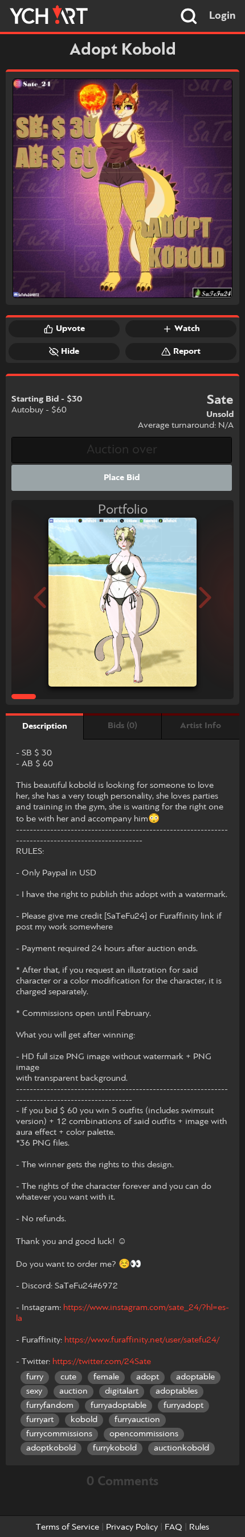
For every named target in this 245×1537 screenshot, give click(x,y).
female (106, 1377)
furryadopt (183, 1405)
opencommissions (143, 1434)
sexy (34, 1391)
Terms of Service (67, 1527)
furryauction (137, 1419)
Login (222, 16)
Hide (70, 351)
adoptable (195, 1377)
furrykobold (115, 1448)
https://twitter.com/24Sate (101, 1361)
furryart (40, 1419)
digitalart (121, 1391)
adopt (147, 1377)
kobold (84, 1419)
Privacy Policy (132, 1527)
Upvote (70, 328)
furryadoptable (118, 1405)
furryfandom (50, 1405)
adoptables (177, 1391)
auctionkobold (181, 1448)
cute (68, 1377)
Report (187, 351)
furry (34, 1377)
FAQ (173, 1527)
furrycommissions (59, 1434)
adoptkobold (51, 1448)
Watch (187, 328)
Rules (199, 1527)
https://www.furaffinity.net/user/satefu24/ (141, 1340)
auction (73, 1391)
